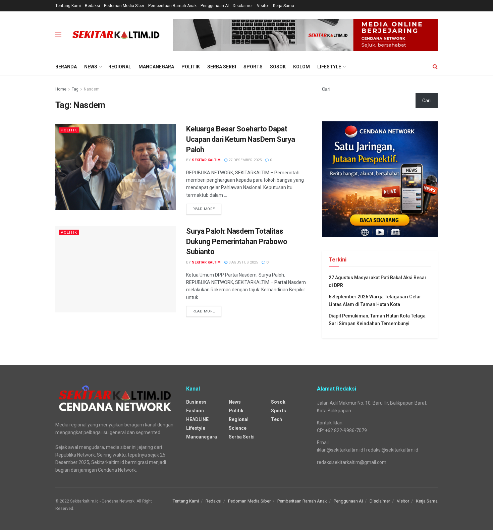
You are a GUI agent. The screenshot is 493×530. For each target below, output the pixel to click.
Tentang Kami (68, 5)
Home (60, 89)
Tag (75, 89)
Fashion (195, 410)
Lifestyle (329, 66)
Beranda (66, 66)
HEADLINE (197, 419)
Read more (204, 209)
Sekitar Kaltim (206, 160)
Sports (253, 66)
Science (237, 428)
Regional (119, 66)
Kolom (301, 66)
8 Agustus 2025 (242, 262)
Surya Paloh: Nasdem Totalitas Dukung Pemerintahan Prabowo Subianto (236, 241)
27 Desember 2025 (244, 160)
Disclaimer (243, 5)
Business (196, 402)
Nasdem (92, 89)
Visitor (263, 5)
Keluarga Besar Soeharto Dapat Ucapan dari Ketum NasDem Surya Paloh (240, 139)
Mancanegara (156, 66)
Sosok (278, 66)
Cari (326, 89)
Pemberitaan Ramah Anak (172, 5)
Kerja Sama (283, 5)
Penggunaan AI (215, 5)
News (90, 66)
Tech (276, 419)
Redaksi (92, 5)
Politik (190, 66)
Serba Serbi (221, 66)
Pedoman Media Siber (124, 5)
